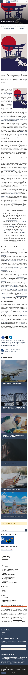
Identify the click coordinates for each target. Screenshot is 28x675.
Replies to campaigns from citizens (10, 569)
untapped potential (23, 131)
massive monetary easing (18, 261)
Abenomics (3, 255)
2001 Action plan (20, 134)
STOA (3, 598)
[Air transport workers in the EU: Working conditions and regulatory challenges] (14, 505)
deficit (7, 271)
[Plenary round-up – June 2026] (14, 373)
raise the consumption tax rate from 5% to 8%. (15, 260)
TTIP (15, 345)
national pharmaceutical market (13, 193)
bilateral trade (24, 161)
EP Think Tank (5, 597)
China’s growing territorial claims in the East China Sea (14, 289)
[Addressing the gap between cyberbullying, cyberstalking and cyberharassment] (14, 399)
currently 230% (4, 270)
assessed (25, 167)
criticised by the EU (11, 292)
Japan (15, 343)
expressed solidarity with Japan (8, 324)
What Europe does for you (8, 570)
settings (3, 670)
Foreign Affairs (9, 343)
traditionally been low (22, 205)
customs (11, 119)
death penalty (22, 323)
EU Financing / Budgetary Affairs (10, 575)
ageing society (18, 113)
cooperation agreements (6, 116)
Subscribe (13, 648)
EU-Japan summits (21, 128)
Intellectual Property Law (8, 578)
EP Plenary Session (15, 342)
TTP (18, 345)
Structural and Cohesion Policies (10, 582)
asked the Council (23, 315)
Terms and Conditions (17, 620)
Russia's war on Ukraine (7, 557)
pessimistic (14, 203)
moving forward (20, 277)
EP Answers (5, 566)
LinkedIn (3, 590)
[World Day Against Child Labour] (14, 479)
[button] (2, 439)
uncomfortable (10, 201)
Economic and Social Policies (9, 574)
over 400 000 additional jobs (9, 170)
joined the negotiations (11, 220)
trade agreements (9, 345)
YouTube (4, 591)
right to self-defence (13, 285)
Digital (4, 573)
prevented (12, 226)
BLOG (3, 565)
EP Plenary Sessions (6, 556)
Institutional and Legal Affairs (9, 577)
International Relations (12, 340)
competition (14, 120)
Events (4, 567)
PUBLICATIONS (21, 340)
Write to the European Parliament (9, 600)
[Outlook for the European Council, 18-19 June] (14, 426)
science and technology (12, 117)
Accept (4, 672)
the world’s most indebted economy (19, 267)
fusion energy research (18, 119)
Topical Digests (5, 559)
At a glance (6, 342)
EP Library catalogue (6, 601)
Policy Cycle (5, 581)
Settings (9, 672)
